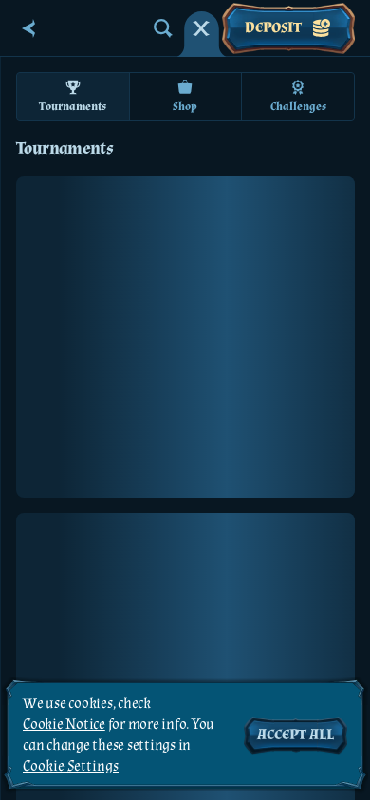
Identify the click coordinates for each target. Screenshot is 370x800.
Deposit (273, 28)
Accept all (295, 735)
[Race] (201, 28)
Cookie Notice (64, 725)
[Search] (163, 28)
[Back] (28, 28)
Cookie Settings (71, 766)
